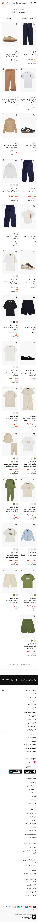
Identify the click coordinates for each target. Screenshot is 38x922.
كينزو (34, 52)
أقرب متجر (33, 816)
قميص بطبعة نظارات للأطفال (29, 237)
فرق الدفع (33, 800)
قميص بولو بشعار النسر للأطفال (11, 374)
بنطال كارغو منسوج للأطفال (12, 237)
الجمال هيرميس (31, 730)
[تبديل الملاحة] (35, 3)
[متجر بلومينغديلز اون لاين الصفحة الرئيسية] (19, 3)
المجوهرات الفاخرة (31, 748)
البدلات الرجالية (32, 737)
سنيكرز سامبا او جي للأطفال (30, 146)
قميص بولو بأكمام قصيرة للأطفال (28, 101)
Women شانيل (31, 726)
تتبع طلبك (33, 793)
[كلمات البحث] (31, 3)
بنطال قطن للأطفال (29, 191)
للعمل (34, 827)
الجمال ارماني (32, 719)
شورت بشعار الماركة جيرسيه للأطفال (12, 601)
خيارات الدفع (32, 789)
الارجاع (34, 796)
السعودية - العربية (30, 895)
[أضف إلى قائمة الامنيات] (21, 24)
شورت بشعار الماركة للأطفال (30, 328)
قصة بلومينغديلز (31, 813)
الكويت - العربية (31, 888)
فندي (16, 52)
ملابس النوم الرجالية (30, 744)
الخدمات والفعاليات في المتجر (29, 852)
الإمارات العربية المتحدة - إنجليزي (29, 875)
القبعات (33, 741)
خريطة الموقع (32, 837)
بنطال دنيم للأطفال (30, 54)
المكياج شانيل (32, 723)
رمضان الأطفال (19, 9)
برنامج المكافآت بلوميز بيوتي (29, 861)
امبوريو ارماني (14, 188)
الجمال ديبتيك (32, 708)
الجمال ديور (32, 697)
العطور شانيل (32, 704)
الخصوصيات (32, 830)
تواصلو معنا (32, 782)
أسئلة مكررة (32, 803)
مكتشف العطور (31, 856)
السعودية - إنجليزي (30, 892)
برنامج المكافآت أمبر (30, 865)
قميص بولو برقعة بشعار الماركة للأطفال (11, 283)
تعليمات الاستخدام (30, 834)
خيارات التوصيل (31, 786)
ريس (16, 143)
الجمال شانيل (32, 694)
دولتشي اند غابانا (31, 370)
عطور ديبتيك (32, 716)
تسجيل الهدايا (32, 847)
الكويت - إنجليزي (31, 885)
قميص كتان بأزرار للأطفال (10, 191)
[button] (10, 89)
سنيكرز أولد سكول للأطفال (30, 283)
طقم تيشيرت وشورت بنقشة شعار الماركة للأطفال (29, 420)
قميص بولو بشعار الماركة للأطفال (10, 328)
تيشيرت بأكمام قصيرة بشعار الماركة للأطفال (29, 465)
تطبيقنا (34, 820)
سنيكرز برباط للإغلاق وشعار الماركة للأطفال (11, 55)
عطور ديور (33, 701)
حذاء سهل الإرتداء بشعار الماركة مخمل (28, 374)
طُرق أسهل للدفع (30, 823)
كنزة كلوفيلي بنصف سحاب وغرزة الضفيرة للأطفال (10, 146)
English (30, 762)
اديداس (34, 143)
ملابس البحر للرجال (30, 751)
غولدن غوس (32, 279)
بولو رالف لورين (31, 97)
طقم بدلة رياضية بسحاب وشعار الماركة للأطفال (11, 465)
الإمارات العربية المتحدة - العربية (29, 880)
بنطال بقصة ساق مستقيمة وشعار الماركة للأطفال (10, 101)
